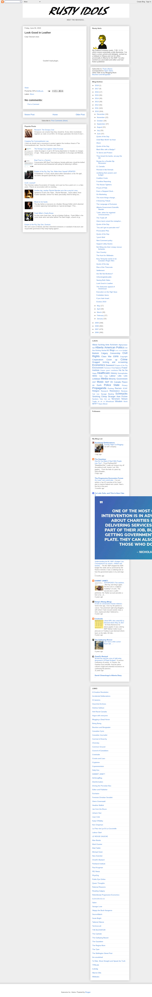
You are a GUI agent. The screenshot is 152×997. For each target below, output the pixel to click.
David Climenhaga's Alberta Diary (108, 675)
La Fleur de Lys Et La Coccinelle (104, 828)
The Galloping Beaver (103, 640)
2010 (97, 111)
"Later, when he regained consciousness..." (105, 214)
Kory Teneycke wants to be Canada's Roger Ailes (106, 260)
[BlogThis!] (55, 91)
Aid (93, 348)
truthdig (95, 969)
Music (32, 94)
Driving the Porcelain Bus (101, 786)
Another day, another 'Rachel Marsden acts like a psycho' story (56, 190)
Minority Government (118, 379)
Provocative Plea (102, 231)
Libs (119, 376)
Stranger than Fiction (117, 396)
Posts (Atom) (107, 69)
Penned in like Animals (104, 170)
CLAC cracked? (30, 183)
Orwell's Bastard (101, 656)
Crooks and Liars (98, 758)
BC (108, 350)
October (100, 121)
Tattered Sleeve (98, 922)
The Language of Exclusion (106, 204)
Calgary (104, 353)
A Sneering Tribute (103, 201)
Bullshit (95, 353)
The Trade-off (101, 218)
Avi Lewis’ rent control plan (104, 480)
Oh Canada (115, 382)
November (101, 117)
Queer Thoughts (98, 883)
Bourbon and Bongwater (101, 74)
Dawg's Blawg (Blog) (103, 602)
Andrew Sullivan (98, 708)
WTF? (95, 404)
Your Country (101, 252)
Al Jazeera (96, 700)
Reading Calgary (98, 891)
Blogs (112, 350)
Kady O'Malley (97, 821)
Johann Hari (96, 813)
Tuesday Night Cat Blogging (114, 445)
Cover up (112, 360)
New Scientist (97, 856)
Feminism (107, 368)
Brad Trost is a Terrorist (42, 160)
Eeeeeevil (110, 365)
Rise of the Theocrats (104, 267)
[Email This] (53, 91)
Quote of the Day (102, 136)
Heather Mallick (98, 805)
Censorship (115, 353)
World (125, 401)
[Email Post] (49, 91)
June (99, 134)
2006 (97, 332)
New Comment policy (104, 240)
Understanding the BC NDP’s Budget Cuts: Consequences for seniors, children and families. (109, 564)
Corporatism (97, 360)
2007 (97, 329)
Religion (95, 391)
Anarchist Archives (99, 704)
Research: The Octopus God (44, 130)
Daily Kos (95, 770)
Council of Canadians (100, 751)
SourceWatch (97, 914)
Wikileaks (95, 977)
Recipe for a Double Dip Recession (105, 162)
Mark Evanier (97, 844)
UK (104, 401)
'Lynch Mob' (100, 237)
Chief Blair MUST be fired (106, 140)
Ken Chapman (97, 825)
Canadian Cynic (98, 731)
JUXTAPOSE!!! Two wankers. (114, 583)
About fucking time (100, 345)
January (100, 319)
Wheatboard (110, 401)
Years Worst (102, 404)
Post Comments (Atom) (59, 121)
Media (104, 378)
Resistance (115, 391)
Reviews (124, 391)
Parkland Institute (98, 864)
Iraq (105, 376)
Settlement (100, 270)
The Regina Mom (98, 945)
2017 (97, 89)
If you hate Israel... (103, 298)
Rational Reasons (99, 887)
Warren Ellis (96, 973)
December (101, 114)
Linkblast (96, 379)
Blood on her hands (41, 202)
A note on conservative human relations (108, 604)
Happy (94, 373)
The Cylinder (97, 934)
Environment (97, 368)
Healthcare (103, 372)
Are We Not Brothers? (104, 274)
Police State (112, 384)
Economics (98, 365)
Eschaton (95, 793)
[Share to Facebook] (60, 91)
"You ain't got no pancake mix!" (108, 227)
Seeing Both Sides (103, 280)
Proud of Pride (101, 188)
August (100, 127)
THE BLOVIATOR (98, 930)
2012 (97, 105)
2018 (97, 85)
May (99, 306)
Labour (112, 376)
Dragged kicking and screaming (109, 362)
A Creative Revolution (100, 692)
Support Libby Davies (104, 244)
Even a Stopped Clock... (105, 191)
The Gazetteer (100, 459)
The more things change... (106, 198)
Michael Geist (97, 852)
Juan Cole (96, 817)
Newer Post (29, 115)
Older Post (80, 115)
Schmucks (121, 393)
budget (125, 350)
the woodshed (97, 957)
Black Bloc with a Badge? (105, 149)
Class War (106, 356)
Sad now (95, 394)
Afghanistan (123, 345)
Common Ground (98, 747)
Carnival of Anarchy (99, 739)
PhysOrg (95, 875)
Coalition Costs (102, 178)
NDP (107, 382)
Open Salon (108, 71)
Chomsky (95, 743)
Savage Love (97, 906)
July (98, 130)
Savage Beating (107, 394)
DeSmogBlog (97, 778)
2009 (97, 323)
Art (126, 348)
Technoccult (96, 926)
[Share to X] (58, 91)
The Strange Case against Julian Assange (48, 149)
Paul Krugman (97, 867)
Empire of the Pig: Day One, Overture (37, 224)
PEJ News (96, 871)
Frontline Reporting (103, 181)
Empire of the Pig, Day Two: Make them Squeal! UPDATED (54, 171)
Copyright (123, 356)
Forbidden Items (102, 295)
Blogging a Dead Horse (101, 719)
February (100, 315)
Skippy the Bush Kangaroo (102, 910)
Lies (125, 376)
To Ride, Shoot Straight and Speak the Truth (108, 961)
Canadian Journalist (99, 735)
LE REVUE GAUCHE (100, 836)
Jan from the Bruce (99, 809)
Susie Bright (96, 918)
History (114, 373)
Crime (124, 359)
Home (55, 115)
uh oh (100, 401)
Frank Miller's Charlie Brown (43, 213)
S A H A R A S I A (98, 899)
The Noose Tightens (104, 185)
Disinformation (97, 782)
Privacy (124, 385)
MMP (94, 382)
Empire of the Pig (121, 365)
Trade (94, 401)
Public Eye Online (98, 879)
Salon (94, 903)
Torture (124, 399)
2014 (97, 98)
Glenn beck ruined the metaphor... (109, 221)
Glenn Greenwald (98, 801)
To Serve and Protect (104, 153)
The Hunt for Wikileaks (104, 255)
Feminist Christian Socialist (102, 797)
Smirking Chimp (99, 396)
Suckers (95, 399)
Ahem (98, 143)
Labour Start (97, 832)
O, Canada (100, 166)
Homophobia (122, 373)
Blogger (87, 992)
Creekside (99, 619)
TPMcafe (95, 965)
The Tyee (95, 949)
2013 (97, 102)
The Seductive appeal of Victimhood (105, 288)
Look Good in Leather (38, 32)
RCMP (125, 388)
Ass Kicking (96, 350)
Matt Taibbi (96, 848)
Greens (102, 370)
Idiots (94, 376)
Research (104, 391)
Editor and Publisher (99, 790)
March (99, 312)
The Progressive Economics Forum (109, 478)
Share (27, 88)
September (101, 124)
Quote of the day (102, 264)
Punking (111, 388)
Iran (100, 376)
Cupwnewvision (98, 766)
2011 (97, 108)
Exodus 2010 (101, 302)
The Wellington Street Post (102, 953)
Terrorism (115, 399)
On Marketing (101, 194)
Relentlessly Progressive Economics (105, 895)
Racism (118, 388)
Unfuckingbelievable (104, 277)
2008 (97, 326)
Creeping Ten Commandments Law (37, 141)
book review (118, 350)
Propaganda (99, 388)
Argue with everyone (100, 716)
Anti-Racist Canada (99, 712)
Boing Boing (96, 723)
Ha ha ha (123, 370)
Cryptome (96, 762)
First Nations (116, 368)
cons (116, 356)
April (99, 309)
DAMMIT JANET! (101, 581)
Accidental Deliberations (105, 443)
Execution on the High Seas (106, 292)
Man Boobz (96, 840)
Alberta (99, 347)
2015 (97, 95)
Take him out (105, 399)
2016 (97, 92)
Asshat (104, 350)
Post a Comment (33, 104)
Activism (114, 345)
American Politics (114, 347)
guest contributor (112, 370)
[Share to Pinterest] (62, 91)
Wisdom (118, 401)
